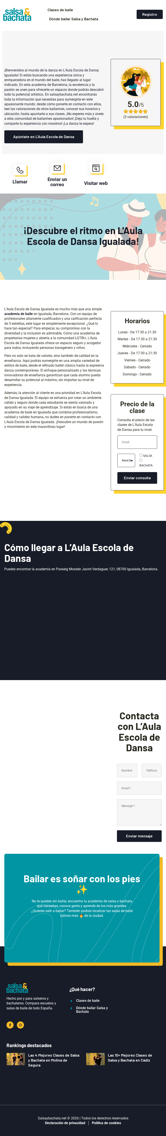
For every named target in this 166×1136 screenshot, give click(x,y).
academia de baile (18, 314)
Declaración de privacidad (65, 1123)
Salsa (147, 455)
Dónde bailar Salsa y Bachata (73, 18)
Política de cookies (106, 1123)
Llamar (20, 181)
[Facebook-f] (10, 1025)
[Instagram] (20, 1025)
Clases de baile (60, 9)
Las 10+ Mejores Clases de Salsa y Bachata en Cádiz (130, 1057)
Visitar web (96, 183)
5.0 (133, 104)
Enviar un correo (57, 182)
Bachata (146, 465)
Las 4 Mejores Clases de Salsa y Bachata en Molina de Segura (53, 1060)
